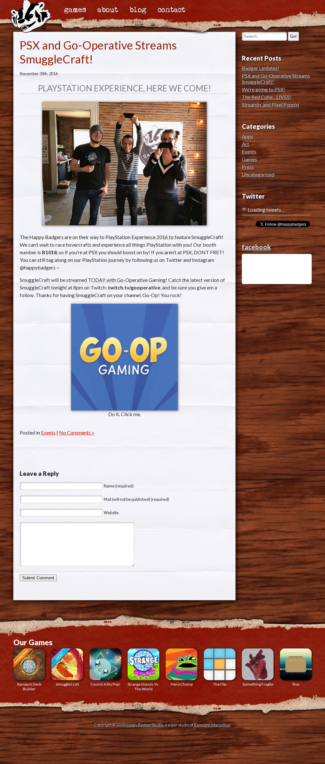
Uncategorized (258, 174)
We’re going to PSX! (263, 89)
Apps (247, 136)
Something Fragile (257, 684)
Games (249, 159)
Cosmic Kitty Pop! (105, 684)
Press (248, 167)
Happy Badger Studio (144, 724)
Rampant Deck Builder (29, 686)
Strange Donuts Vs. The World (143, 686)
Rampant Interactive (212, 724)
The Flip (219, 684)
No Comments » (76, 432)
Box (296, 684)
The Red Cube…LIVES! (266, 97)
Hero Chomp (182, 684)
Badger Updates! (260, 68)
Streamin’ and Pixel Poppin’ (271, 105)
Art (245, 144)
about (107, 10)
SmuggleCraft (67, 684)
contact (171, 10)
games (75, 10)
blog (137, 10)
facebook (256, 247)
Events (48, 432)
